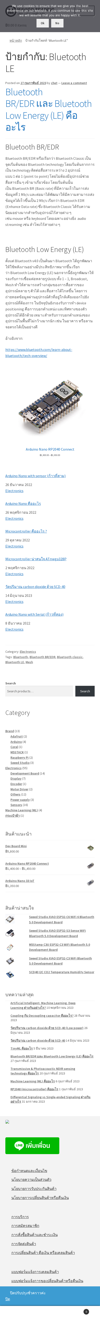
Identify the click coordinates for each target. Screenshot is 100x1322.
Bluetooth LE (14, 662)
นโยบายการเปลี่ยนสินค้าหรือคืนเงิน (40, 1197)
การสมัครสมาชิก (25, 1225)
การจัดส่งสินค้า (23, 1243)
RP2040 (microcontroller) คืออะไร (34, 1089)
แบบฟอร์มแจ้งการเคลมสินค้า (35, 1271)
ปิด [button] (7, 1299)
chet (54, 83)
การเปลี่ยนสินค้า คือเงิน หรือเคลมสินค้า (43, 1252)
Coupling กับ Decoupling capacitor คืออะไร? (41, 1015)
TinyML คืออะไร (21, 1048)
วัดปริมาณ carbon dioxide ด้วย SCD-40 (35, 587)
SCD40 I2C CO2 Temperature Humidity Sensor (61, 972)
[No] (94, 16)
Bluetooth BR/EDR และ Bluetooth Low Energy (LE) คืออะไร (48, 109)
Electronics (14, 490)
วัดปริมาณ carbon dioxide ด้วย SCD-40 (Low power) (46, 1028)
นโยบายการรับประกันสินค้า (34, 1188)
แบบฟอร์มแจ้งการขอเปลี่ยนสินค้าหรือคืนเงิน (47, 1280)
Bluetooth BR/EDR (42, 657)
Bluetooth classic (70, 657)
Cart (77, 1310)
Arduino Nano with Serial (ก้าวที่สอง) (34, 614)
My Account (16, 1314)
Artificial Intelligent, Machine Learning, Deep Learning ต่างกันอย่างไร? (43, 1005)
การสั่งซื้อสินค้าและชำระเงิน (34, 1234)
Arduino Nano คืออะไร (23, 503)
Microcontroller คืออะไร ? (26, 531)
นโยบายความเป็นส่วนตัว (31, 1179)
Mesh (29, 662)
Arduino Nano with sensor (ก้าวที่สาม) (35, 476)
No (57, 23)
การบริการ (20, 1216)
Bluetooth (20, 657)
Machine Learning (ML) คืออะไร (32, 1081)
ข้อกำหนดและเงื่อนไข (29, 1170)
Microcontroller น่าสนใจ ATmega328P (36, 559)
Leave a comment (74, 83)
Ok (42, 23)
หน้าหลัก (16, 40)
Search (10, 683)
